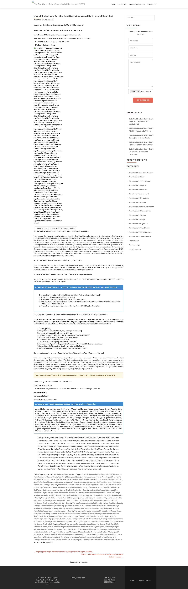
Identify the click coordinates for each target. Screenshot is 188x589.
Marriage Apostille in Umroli (72, 495)
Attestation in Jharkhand (139, 194)
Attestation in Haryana (138, 189)
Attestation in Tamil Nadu (139, 228)
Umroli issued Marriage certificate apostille (71, 524)
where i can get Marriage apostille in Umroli (106, 534)
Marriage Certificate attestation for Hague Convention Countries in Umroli (75, 516)
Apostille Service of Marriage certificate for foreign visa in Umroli (56, 482)
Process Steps (134, 245)
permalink (49, 542)
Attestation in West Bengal (140, 236)
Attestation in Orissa (137, 215)
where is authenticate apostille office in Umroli (72, 540)
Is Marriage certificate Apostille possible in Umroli (93, 492)
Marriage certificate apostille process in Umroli (75, 508)
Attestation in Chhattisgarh (140, 181)
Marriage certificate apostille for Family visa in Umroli (52, 503)
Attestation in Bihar (137, 177)
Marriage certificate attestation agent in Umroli (90, 511)
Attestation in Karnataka (139, 198)
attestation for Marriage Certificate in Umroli (95, 482)
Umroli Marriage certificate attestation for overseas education (85, 532)
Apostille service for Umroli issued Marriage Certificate (103, 479)
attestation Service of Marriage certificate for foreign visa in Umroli (65, 490)
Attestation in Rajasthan (138, 223)
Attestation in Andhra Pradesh (141, 172)
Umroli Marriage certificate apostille (61, 529)
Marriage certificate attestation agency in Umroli (56, 511)
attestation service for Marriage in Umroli (72, 487)
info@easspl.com (78, 578)
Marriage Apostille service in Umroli (95, 495)
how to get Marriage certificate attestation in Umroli (57, 492)
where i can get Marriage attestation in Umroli (49, 537)
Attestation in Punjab (137, 219)
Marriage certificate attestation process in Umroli (62, 521)
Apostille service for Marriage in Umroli (69, 479)
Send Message (143, 100)
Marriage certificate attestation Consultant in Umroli (76, 513)
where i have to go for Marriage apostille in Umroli (83, 537)
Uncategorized (135, 249)
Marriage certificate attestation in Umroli (86, 519)
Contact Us (152, 4)
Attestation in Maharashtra (63, 474)
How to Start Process (137, 4)
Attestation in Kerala (137, 202)
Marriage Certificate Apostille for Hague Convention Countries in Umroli (97, 503)
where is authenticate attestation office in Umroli (105, 540)
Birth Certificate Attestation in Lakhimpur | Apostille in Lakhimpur (141, 151)
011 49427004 (109, 578)
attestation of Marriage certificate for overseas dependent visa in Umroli (83, 485)
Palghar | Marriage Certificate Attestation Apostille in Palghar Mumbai (63, 551)
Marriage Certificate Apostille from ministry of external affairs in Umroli (59, 506)
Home (113, 4)
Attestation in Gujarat (138, 185)
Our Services (122, 4)
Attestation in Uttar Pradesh (140, 232)
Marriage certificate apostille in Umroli (98, 506)
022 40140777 (109, 580)
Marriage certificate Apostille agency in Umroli (84, 498)
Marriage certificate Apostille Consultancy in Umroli (63, 500)
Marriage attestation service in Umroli (54, 498)
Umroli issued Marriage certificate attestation (64, 526)
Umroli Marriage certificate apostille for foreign (90, 529)
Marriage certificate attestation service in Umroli (97, 521)
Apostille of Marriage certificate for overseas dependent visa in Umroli (82, 477)
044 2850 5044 (109, 582)
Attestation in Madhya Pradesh (141, 206)
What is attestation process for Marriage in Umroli (73, 534)
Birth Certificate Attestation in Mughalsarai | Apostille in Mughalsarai (141, 121)
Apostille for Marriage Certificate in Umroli (97, 474)
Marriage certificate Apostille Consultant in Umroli (99, 500)
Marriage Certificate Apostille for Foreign (56, 228)
